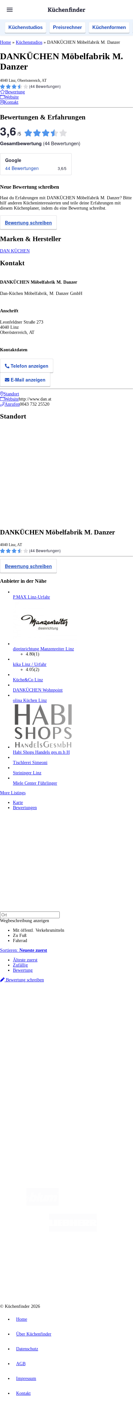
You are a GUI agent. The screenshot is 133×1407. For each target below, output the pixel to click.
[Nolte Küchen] (105, 1255)
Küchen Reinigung (30, 1051)
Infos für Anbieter (29, 1089)
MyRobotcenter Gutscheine (80, 1024)
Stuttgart (74, 1013)
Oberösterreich (111, 1008)
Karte (18, 802)
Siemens (102, 1013)
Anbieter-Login (31, 1104)
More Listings (13, 792)
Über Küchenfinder (30, 1061)
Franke (88, 1013)
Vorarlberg (90, 1008)
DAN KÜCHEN (15, 251)
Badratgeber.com (28, 1072)
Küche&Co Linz (28, 679)
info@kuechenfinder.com (23, 1127)
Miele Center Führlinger (35, 783)
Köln (62, 1013)
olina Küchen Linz (30, 700)
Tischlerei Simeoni (30, 762)
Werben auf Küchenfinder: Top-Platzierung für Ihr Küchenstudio (72, 1094)
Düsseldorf (31, 1013)
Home (5, 42)
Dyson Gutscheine (108, 1018)
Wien (17, 1013)
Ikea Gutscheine (44, 1018)
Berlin (42, 1008)
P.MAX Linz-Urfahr (31, 597)
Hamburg (56, 1008)
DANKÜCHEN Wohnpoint (38, 690)
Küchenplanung (27, 1046)
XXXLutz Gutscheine (75, 1018)
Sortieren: (23, 950)
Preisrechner (67, 27)
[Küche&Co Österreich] (90, 1281)
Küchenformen (109, 27)
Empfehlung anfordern (34, 1002)
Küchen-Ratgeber (29, 1056)
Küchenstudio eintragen (34, 1099)
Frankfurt (49, 1013)
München (73, 1008)
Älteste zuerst (25, 960)
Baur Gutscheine (44, 1024)
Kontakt (23, 1393)
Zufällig (20, 965)
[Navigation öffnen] (9, 9)
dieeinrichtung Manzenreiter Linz (43, 649)
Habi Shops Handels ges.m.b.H (41, 752)
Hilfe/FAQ (22, 1066)
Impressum (26, 1378)
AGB (21, 1363)
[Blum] (42, 1204)
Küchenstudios (25, 27)
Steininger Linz (27, 772)
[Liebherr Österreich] (73, 1230)
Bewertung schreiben (28, 222)
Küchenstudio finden (32, 997)
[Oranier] (52, 1255)
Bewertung (23, 970)
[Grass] (96, 1204)
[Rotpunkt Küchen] (42, 1281)
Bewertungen (25, 807)
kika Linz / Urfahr (29, 664)
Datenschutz (27, 1348)
